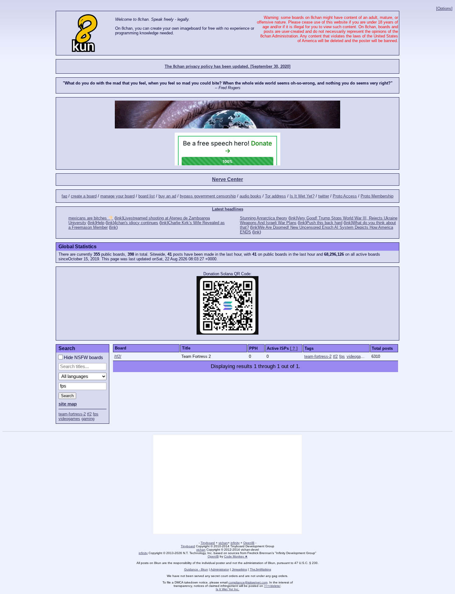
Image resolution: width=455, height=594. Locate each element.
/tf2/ (117, 356)
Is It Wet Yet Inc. (227, 589)
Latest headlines (227, 209)
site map (67, 403)
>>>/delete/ (272, 585)
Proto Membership (377, 196)
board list (146, 196)
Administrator (219, 569)
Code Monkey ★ (236, 556)
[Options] (444, 8)
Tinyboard (208, 542)
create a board (84, 196)
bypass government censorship (208, 196)
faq (64, 196)
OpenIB (248, 542)
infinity (235, 542)
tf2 (89, 414)
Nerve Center (227, 179)
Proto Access (345, 196)
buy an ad (167, 196)
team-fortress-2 (72, 414)
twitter (323, 196)
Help (100, 222)
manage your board (117, 196)
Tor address (275, 196)
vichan (223, 542)
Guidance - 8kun (196, 569)
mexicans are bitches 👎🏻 (90, 218)
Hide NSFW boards (83, 357)
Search (67, 395)
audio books (250, 196)
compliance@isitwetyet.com (247, 582)
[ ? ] (293, 348)
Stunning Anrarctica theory (263, 218)
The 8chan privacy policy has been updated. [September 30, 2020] (227, 66)
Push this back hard (324, 222)
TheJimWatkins (260, 569)
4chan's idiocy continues (136, 222)
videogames (69, 418)
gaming (87, 418)
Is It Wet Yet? (302, 196)
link (119, 218)
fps (95, 414)
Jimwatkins (239, 569)
